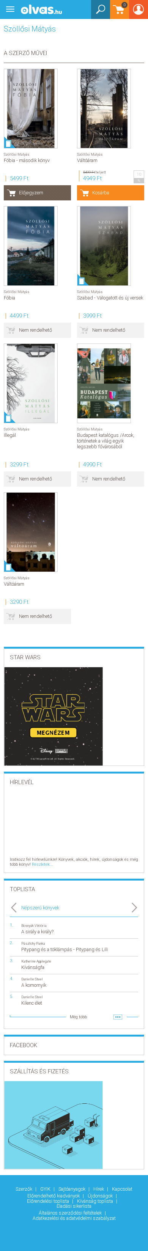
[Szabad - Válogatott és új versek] (104, 245)
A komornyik (33, 985)
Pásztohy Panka (33, 943)
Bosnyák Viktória (34, 925)
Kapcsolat (122, 1189)
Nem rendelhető (35, 330)
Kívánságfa (32, 967)
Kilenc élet (31, 1003)
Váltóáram (87, 160)
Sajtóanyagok (72, 1189)
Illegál (10, 435)
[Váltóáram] (104, 108)
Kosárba (100, 192)
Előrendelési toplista (48, 1201)
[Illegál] (30, 383)
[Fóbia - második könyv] (30, 108)
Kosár (118, 13)
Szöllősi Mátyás (16, 154)
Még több (78, 1017)
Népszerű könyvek (40, 908)
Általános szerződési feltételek (71, 1213)
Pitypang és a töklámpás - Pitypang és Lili (64, 949)
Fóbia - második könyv (27, 160)
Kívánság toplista (95, 1201)
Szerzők (24, 1189)
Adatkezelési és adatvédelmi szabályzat (74, 1218)
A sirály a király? (37, 931)
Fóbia (9, 298)
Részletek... (42, 864)
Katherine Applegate (36, 961)
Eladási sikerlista (74, 1206)
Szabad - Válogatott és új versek (110, 298)
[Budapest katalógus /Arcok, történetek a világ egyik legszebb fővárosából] (104, 383)
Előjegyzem (31, 192)
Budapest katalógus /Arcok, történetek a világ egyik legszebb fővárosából (105, 440)
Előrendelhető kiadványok (54, 1196)
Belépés (138, 12)
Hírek (99, 1189)
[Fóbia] (30, 245)
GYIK (46, 1189)
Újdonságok (101, 1196)
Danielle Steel (32, 979)
